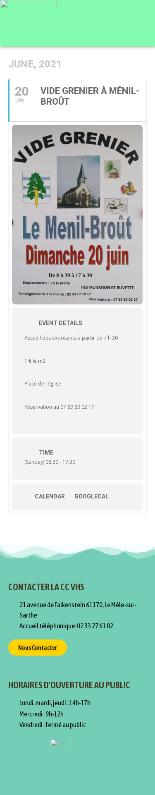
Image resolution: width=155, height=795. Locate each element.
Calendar (50, 496)
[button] (139, 23)
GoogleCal (91, 496)
